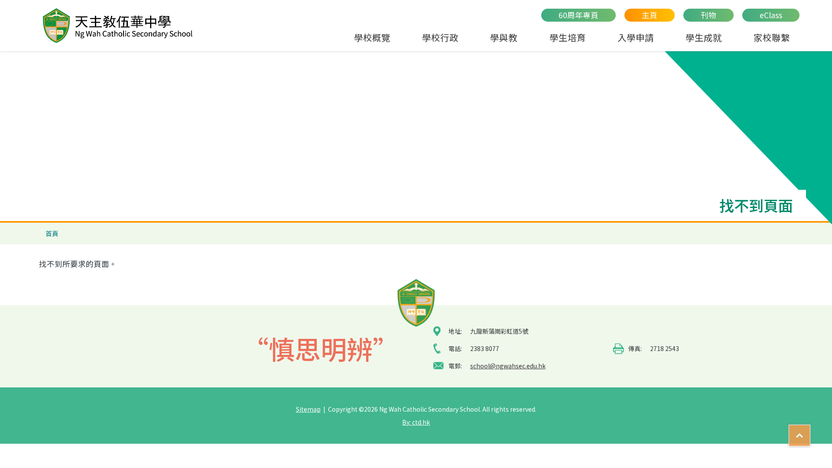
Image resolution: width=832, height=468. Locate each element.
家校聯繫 (772, 37)
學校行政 (440, 37)
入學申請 (636, 37)
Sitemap (308, 409)
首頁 (52, 233)
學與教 (503, 37)
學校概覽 (372, 37)
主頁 (649, 15)
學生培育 (567, 37)
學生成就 (704, 37)
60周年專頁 (578, 15)
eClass (771, 15)
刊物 (708, 15)
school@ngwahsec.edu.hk (508, 365)
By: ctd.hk (416, 422)
